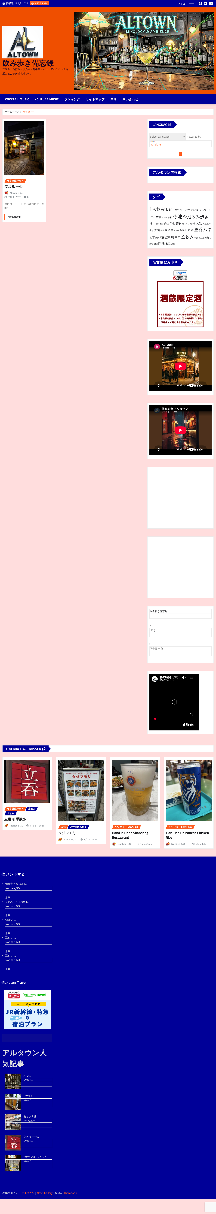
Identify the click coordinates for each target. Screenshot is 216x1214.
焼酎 (162, 237)
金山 (156, 243)
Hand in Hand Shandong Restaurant (130, 835)
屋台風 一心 (29, 111)
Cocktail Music (17, 99)
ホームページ (12, 111)
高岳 (173, 244)
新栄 (182, 230)
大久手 (184, 224)
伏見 (158, 224)
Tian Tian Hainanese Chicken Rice (187, 835)
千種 (172, 223)
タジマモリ (67, 833)
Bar (169, 209)
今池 (177, 216)
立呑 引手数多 (15, 819)
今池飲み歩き (196, 216)
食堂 (168, 243)
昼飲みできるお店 (15, 901)
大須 (157, 230)
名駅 (178, 223)
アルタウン (28, 1193)
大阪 (199, 223)
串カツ (164, 217)
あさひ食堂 (30, 1116)
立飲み (187, 237)
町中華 (176, 237)
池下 (152, 237)
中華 (158, 217)
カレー (182, 210)
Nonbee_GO (17, 192)
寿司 (162, 230)
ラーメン (203, 210)
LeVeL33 (28, 1096)
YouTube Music (47, 99)
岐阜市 (176, 230)
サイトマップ (95, 99)
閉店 (114, 99)
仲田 (152, 223)
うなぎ (176, 209)
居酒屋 (169, 230)
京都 (170, 217)
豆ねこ (9, 937)
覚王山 (201, 238)
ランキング (72, 99)
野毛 (151, 243)
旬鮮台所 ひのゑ (14, 883)
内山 (166, 223)
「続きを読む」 (15, 216)
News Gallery (44, 1193)
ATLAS (27, 1075)
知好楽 (9, 919)
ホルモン (195, 210)
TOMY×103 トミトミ (35, 1157)
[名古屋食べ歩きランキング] (180, 277)
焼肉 (157, 237)
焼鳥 (168, 237)
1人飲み (157, 209)
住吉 (162, 224)
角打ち (208, 237)
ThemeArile (70, 1193)
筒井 (196, 238)
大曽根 (191, 223)
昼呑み (200, 229)
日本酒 (189, 230)
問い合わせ (130, 99)
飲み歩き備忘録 (28, 63)
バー (188, 209)
